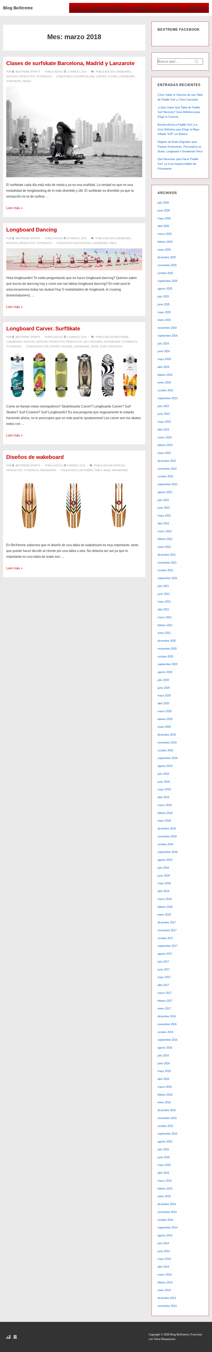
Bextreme (122, 337)
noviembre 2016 (167, 1024)
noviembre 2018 (167, 836)
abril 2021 (163, 609)
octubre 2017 (165, 938)
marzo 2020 (165, 711)
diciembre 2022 (167, 460)
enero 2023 (164, 453)
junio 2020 (164, 687)
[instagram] (15, 1337)
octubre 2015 (165, 1126)
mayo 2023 (164, 421)
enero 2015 (164, 1196)
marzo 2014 (165, 1274)
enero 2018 (164, 914)
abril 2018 (163, 891)
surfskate (13, 81)
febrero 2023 (165, 445)
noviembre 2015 (167, 1118)
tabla (113, 243)
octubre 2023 (165, 390)
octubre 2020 (165, 656)
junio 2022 (164, 507)
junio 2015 (164, 1157)
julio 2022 (163, 500)
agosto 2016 (165, 1047)
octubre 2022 (165, 476)
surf (103, 346)
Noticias (12, 76)
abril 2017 (163, 985)
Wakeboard (48, 470)
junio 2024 (164, 351)
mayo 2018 (164, 883)
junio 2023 (164, 413)
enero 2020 (164, 726)
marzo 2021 (165, 617)
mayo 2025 (164, 312)
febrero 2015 (165, 1188)
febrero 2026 (165, 241)
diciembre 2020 (167, 640)
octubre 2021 (165, 570)
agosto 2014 (165, 1235)
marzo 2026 (165, 233)
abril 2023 (163, 429)
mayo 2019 (164, 789)
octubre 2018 (165, 844)
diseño (88, 470)
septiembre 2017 (167, 945)
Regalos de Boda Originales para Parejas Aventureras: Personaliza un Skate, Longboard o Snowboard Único (180, 146)
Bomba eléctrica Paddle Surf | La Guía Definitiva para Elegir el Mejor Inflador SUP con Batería (178, 129)
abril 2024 (163, 367)
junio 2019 (164, 781)
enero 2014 (164, 1290)
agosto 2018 (165, 859)
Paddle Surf (196, 8)
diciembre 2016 (167, 1016)
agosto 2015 (165, 1141)
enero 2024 (164, 382)
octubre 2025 (165, 273)
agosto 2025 (165, 288)
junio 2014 (164, 1251)
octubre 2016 (165, 1032)
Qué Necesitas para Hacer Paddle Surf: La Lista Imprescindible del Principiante (178, 164)
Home (78, 8)
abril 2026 (163, 226)
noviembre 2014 (167, 1212)
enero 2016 (164, 1102)
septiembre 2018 (167, 852)
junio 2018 (164, 875)
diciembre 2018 (167, 828)
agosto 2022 (165, 492)
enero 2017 (164, 1008)
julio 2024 (163, 343)
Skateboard (112, 341)
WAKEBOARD (120, 470)
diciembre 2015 (167, 1110)
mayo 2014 (164, 1258)
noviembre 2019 (167, 742)
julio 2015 (163, 1149)
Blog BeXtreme (18, 8)
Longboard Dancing (31, 230)
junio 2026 (164, 210)
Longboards (169, 8)
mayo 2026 (164, 218)
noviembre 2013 (167, 1305)
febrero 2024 (165, 374)
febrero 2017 (165, 1000)
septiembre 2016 (167, 1039)
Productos (27, 76)
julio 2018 (163, 867)
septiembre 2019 (167, 758)
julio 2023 (163, 406)
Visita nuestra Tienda (107, 8)
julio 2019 (163, 773)
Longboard (123, 71)
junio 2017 (164, 969)
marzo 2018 (165, 899)
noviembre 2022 (167, 468)
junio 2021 (164, 593)
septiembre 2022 (167, 484)
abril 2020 (163, 703)
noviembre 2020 (167, 648)
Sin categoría (92, 341)
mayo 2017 (164, 977)
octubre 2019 (165, 750)
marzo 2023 (165, 437)
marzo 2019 (165, 805)
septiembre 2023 (167, 398)
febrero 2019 (165, 813)
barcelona (87, 76)
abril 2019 (163, 797)
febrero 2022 (165, 539)
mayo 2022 (164, 515)
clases (113, 76)
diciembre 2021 (167, 554)
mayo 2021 (164, 601)
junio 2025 (164, 304)
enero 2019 (164, 820)
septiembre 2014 (167, 1227)
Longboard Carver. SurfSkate (43, 328)
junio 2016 (164, 1063)
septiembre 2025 (167, 281)
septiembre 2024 (167, 335)
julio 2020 (163, 679)
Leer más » (14, 208)
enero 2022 (164, 546)
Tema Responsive (164, 1339)
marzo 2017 (165, 992)
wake (107, 470)
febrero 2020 (165, 719)
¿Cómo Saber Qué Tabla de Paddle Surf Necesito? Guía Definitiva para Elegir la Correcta (179, 112)
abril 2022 (163, 523)
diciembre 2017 (167, 922)
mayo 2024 (164, 359)
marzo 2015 (165, 1180)
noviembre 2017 (167, 930)
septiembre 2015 (167, 1133)
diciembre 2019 (167, 734)
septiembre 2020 (167, 664)
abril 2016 (163, 1078)
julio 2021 (163, 586)
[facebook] (8, 1337)
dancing (85, 243)
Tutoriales (44, 76)
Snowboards (141, 8)
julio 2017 (163, 961)
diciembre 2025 (167, 257)
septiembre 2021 (167, 578)
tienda (26, 81)
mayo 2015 (164, 1164)
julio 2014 (163, 1243)
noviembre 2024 (167, 327)
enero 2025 (164, 319)
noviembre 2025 (167, 265)
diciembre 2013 (167, 1298)
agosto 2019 (165, 766)
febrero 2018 (165, 906)
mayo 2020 (164, 695)
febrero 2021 (165, 625)
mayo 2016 (164, 1071)
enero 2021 (164, 632)
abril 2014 (163, 1266)
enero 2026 (164, 249)
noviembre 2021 (167, 562)
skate (95, 346)
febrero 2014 (165, 1282)
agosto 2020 (165, 672)
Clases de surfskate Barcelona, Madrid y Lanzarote (70, 63)
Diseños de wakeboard (35, 457)
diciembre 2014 (167, 1204)
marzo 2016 (165, 1086)
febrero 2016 (165, 1094)
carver (101, 76)
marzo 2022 (165, 531)
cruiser (66, 346)
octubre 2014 (165, 1219)
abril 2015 (163, 1172)
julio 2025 (163, 296)
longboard (127, 76)
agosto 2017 (165, 953)
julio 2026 (163, 202)
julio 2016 (163, 1055)
